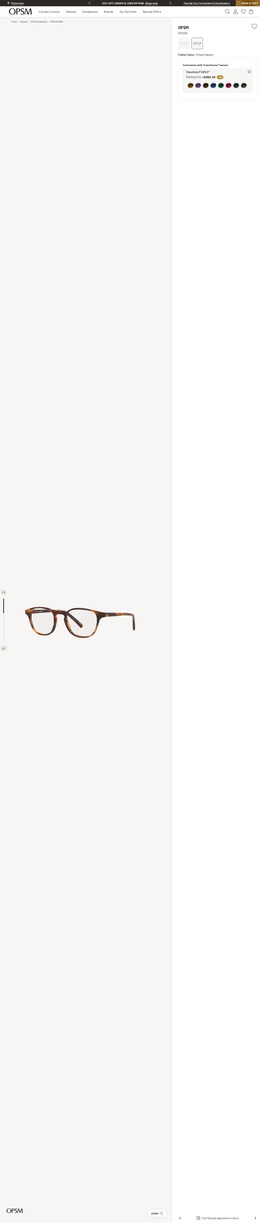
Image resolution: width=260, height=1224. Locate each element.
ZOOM (154, 1213)
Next (170, 3)
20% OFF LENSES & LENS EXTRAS (130, 3)
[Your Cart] (251, 11)
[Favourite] (254, 26)
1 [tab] (3, 605)
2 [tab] (3, 620)
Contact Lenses (49, 11)
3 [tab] (3, 635)
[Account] (235, 11)
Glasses (71, 11)
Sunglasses (90, 11)
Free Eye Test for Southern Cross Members (207, 3)
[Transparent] (184, 43)
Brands (108, 11)
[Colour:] (218, 86)
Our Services (128, 11)
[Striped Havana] (197, 43)
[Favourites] (243, 12)
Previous (89, 3)
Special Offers (152, 11)
